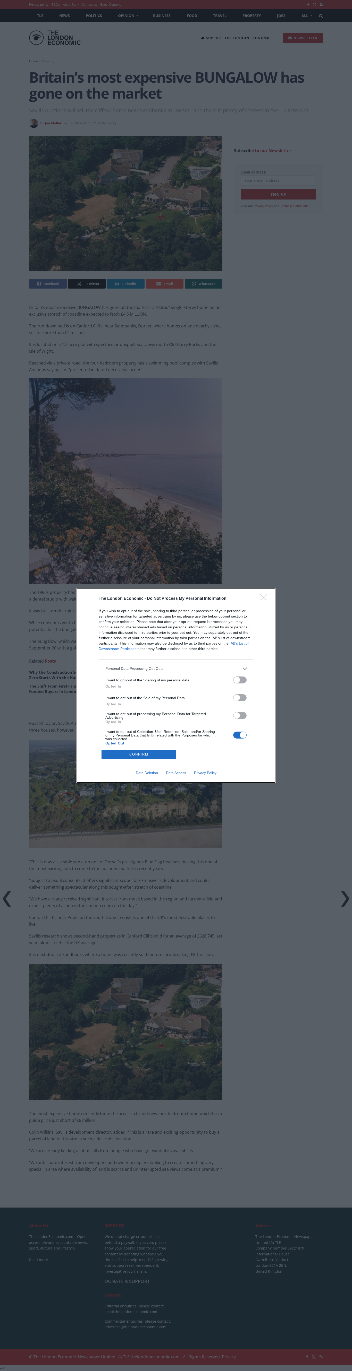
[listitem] (176, 668)
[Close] (265, 599)
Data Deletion (147, 773)
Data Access (176, 773)
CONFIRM (138, 754)
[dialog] (176, 686)
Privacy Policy (205, 773)
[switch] (240, 679)
